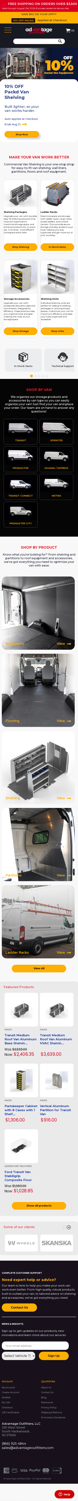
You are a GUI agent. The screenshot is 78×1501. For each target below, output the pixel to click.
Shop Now (22, 134)
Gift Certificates (10, 1412)
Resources (47, 1402)
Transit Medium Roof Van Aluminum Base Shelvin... (21, 1039)
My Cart (6, 1402)
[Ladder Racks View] (38, 922)
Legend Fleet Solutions (18, 1166)
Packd (8, 1029)
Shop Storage (21, 331)
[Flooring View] (38, 690)
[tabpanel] (23, 360)
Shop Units (57, 331)
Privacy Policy (49, 1407)
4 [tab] (43, 376)
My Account (8, 1387)
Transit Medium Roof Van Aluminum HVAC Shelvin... (56, 1039)
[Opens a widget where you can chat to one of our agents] (64, 1494)
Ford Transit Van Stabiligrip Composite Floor (18, 1176)
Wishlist (6, 1397)
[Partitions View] (38, 844)
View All (39, 968)
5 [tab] (47, 376)
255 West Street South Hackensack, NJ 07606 (21, 1429)
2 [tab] (35, 376)
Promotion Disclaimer (53, 1417)
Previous (64, 1227)
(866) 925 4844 (14, 1444)
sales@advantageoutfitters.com (28, 1448)
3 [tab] (39, 376)
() (72, 30)
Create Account (10, 1392)
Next (69, 1227)
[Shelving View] (38, 767)
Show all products (39, 1205)
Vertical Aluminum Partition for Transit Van (55, 1110)
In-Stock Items (57, 247)
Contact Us (19, 1307)
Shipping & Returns (51, 1412)
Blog (43, 1397)
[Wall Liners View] (38, 613)
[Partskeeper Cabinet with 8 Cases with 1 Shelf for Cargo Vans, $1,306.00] (21, 1080)
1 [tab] (31, 376)
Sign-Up (54, 1356)
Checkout (7, 1407)
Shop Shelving (20, 247)
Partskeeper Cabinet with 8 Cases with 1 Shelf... (21, 1110)
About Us (46, 1387)
